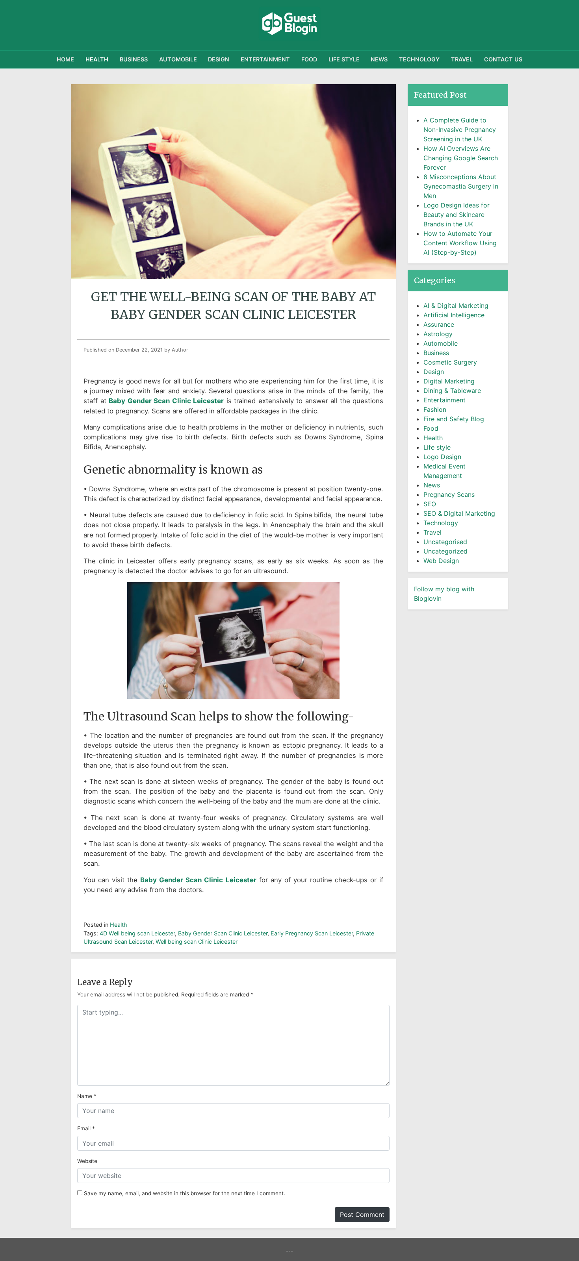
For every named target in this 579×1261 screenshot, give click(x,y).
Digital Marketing (449, 381)
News (379, 59)
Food (309, 59)
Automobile (178, 59)
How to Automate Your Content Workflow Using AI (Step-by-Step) (460, 243)
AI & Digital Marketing (455, 305)
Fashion (434, 409)
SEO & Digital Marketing (459, 513)
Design (218, 59)
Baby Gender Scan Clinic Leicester (222, 933)
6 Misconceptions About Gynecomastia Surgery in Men (460, 186)
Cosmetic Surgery (450, 362)
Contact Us (503, 59)
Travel (462, 59)
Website (87, 1161)
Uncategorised (445, 542)
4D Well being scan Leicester (137, 933)
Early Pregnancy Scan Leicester (312, 933)
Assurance (438, 324)
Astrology (438, 334)
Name (84, 1096)
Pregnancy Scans (449, 494)
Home (65, 59)
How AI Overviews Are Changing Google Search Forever (460, 157)
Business (134, 59)
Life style (344, 59)
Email (84, 1128)
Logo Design (442, 457)
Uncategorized (445, 551)
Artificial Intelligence (453, 315)
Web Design (441, 561)
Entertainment (265, 59)
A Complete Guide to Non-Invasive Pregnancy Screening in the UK (459, 129)
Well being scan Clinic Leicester (197, 941)
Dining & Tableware (452, 390)
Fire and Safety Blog (453, 419)
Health (96, 59)
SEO (429, 504)
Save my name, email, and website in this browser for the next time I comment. (184, 1193)
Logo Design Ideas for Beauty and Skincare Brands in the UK (456, 214)
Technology (419, 59)
